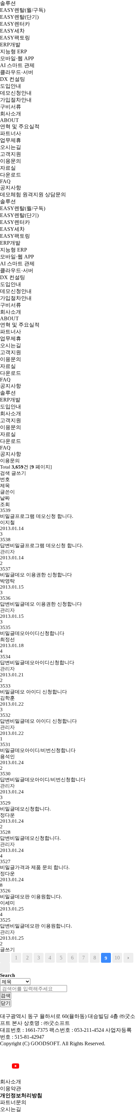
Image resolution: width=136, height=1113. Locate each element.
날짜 (5, 498)
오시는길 (10, 147)
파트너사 (10, 133)
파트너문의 (13, 1102)
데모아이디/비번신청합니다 (38, 750)
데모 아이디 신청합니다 (33, 691)
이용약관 (10, 1088)
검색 (5, 473)
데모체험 (10, 194)
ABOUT (9, 120)
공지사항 (10, 187)
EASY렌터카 (15, 24)
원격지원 (33, 194)
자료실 (8, 168)
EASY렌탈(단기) (19, 17)
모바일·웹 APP (17, 58)
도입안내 (10, 86)
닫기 (6, 1003)
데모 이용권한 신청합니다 (36, 574)
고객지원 (10, 154)
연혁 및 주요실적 (20, 126)
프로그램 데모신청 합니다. (36, 516)
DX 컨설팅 (12, 79)
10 (117, 958)
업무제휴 (10, 140)
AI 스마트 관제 (17, 65)
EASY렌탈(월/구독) (22, 10)
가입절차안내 (16, 100)
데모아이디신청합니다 (32, 633)
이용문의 (10, 161)
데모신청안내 (16, 93)
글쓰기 (18, 473)
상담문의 (55, 194)
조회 (5, 504)
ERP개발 (10, 44)
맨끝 (5, 968)
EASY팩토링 (15, 37)
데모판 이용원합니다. (31, 896)
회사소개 (10, 113)
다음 (128, 958)
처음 (5, 958)
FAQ (5, 181)
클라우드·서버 (16, 72)
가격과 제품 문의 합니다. (35, 867)
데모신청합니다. (25, 808)
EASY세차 (12, 31)
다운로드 (10, 175)
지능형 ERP (13, 51)
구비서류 (10, 106)
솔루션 (8, 3)
